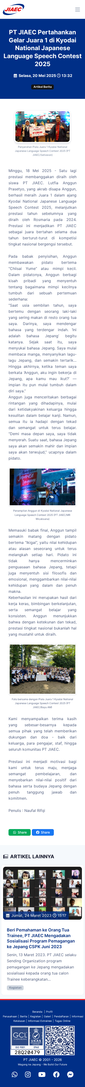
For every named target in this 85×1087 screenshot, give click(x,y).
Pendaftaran (61, 1016)
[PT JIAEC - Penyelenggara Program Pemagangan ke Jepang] (13, 9)
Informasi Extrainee (40, 1021)
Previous (8, 871)
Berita (23, 1016)
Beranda (37, 1011)
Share (22, 832)
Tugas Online (62, 1021)
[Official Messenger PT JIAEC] (70, 1074)
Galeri (47, 1016)
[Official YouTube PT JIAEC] (41, 1074)
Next (76, 871)
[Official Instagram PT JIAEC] (27, 1074)
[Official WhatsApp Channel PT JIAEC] (14, 1074)
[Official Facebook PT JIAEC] (56, 1074)
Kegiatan (15, 987)
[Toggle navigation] (77, 9)
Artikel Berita (43, 86)
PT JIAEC (30, 1060)
